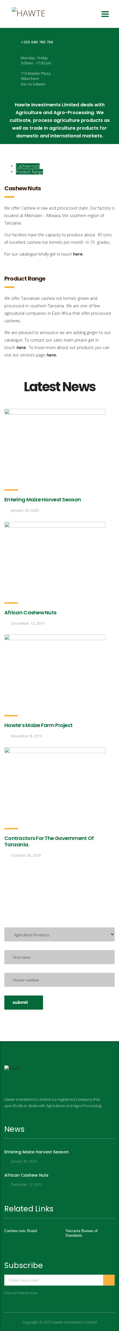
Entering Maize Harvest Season (42, 499)
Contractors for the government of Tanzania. (49, 841)
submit (20, 1002)
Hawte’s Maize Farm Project (38, 725)
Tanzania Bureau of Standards (81, 1233)
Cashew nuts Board (20, 1231)
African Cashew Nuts (30, 612)
